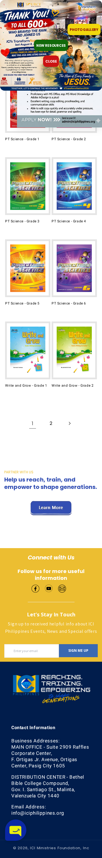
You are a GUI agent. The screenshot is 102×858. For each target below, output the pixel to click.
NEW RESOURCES (51, 45)
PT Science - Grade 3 (22, 221)
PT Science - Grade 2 (69, 139)
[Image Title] (35, 588)
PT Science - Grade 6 (69, 303)
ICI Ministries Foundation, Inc (59, 848)
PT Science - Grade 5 (22, 303)
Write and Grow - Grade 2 (73, 386)
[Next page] (69, 423)
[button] (15, 830)
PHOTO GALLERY (84, 29)
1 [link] (32, 423)
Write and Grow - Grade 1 (26, 386)
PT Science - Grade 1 (22, 139)
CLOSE (51, 61)
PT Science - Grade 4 (69, 221)
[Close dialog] (97, 4)
